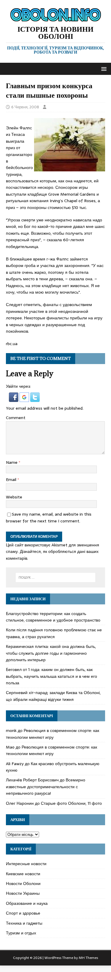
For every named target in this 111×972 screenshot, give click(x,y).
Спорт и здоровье (23, 913)
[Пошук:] (55, 577)
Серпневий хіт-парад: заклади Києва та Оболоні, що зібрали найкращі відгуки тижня (53, 695)
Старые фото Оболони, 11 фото (71, 803)
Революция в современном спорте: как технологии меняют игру (52, 733)
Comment (15, 417)
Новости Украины (23, 893)
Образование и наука (27, 903)
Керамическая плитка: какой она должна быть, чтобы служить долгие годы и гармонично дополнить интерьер (51, 653)
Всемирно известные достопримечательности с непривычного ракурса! (45, 786)
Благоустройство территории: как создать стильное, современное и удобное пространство (53, 616)
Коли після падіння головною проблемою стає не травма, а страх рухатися (54, 633)
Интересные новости (26, 863)
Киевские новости (23, 873)
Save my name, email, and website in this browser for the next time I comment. (48, 517)
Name (12, 462)
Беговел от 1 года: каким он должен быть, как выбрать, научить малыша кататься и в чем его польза (51, 676)
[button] (103, 68)
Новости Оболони (23, 883)
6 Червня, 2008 (25, 107)
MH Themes (88, 958)
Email (11, 479)
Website (14, 497)
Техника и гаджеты (24, 923)
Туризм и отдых (21, 933)
